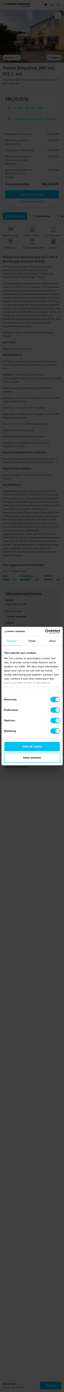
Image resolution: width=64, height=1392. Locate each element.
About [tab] (52, 640)
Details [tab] (32, 640)
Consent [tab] (11, 640)
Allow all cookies (32, 746)
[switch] (55, 710)
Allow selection (32, 757)
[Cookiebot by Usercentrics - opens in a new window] (45, 631)
